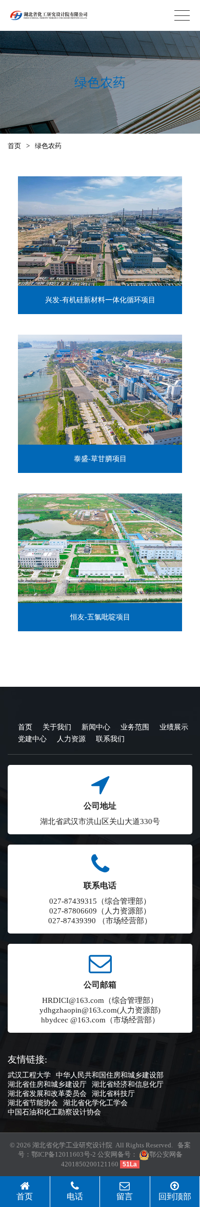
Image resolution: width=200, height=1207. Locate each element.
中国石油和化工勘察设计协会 (54, 1112)
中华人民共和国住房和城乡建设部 (110, 1075)
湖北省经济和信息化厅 (128, 1084)
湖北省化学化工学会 (95, 1103)
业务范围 (135, 727)
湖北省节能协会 (33, 1103)
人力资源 (71, 739)
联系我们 (110, 739)
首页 (14, 146)
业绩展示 (173, 727)
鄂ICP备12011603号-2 (63, 1154)
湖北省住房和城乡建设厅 (47, 1084)
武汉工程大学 (29, 1075)
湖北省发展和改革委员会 (47, 1094)
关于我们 (57, 727)
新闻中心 (96, 727)
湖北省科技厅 (113, 1094)
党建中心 (32, 739)
